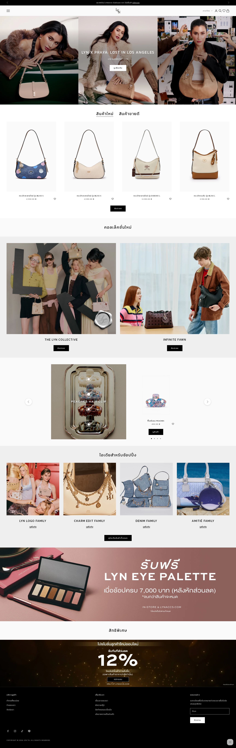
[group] (118, 663)
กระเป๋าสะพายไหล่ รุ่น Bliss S (31, 196)
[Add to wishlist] (54, 198)
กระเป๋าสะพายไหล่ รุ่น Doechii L (147, 196)
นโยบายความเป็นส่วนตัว (104, 714)
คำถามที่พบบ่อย (13, 700)
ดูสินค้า (156, 432)
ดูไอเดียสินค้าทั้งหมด (118, 538)
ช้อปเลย (118, 208)
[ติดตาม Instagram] (15, 731)
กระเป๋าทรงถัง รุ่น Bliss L (204, 196)
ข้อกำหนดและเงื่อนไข (103, 709)
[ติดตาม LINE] (29, 731)
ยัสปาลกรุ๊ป (99, 705)
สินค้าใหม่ (105, 114)
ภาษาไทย (206, 11)
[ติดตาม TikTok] (22, 731)
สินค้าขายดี (129, 114)
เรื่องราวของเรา (101, 700)
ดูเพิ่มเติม (118, 68)
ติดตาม (197, 720)
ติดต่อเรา (10, 709)
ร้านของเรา (11, 705)
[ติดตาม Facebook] (8, 731)
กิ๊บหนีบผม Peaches (156, 421)
